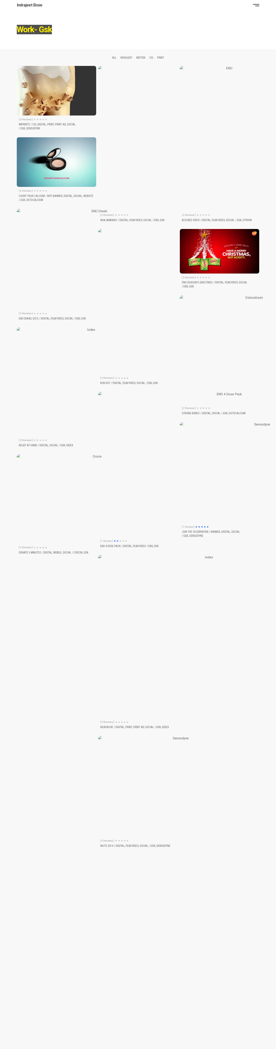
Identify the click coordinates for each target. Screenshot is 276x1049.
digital (41, 124)
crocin (78, 552)
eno (185, 286)
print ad (60, 124)
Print (160, 57)
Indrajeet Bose (29, 5)
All (114, 57)
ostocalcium (34, 200)
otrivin (247, 220)
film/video (218, 220)
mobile (57, 552)
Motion (140, 57)
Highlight (126, 57)
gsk (22, 128)
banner (57, 196)
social (71, 124)
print (50, 124)
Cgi (151, 57)
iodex (69, 445)
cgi (34, 124)
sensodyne (33, 128)
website (88, 196)
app (49, 196)
